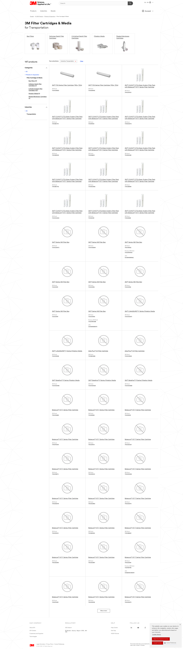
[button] (170, 643)
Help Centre (114, 627)
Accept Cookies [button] (157, 643)
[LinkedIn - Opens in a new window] (131, 627)
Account (147, 11)
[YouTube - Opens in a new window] (138, 627)
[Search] (130, 3)
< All (26, 71)
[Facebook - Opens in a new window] (145, 627)
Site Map (113, 630)
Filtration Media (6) (34, 93)
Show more (103, 610)
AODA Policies (115, 633)
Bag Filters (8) (33, 81)
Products (33, 11)
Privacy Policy (49, 644)
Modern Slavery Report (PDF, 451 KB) (76, 631)
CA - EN (146, 2)
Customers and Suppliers (36, 633)
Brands (53, 11)
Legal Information (41, 644)
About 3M (32, 627)
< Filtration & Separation (32, 75)
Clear (81, 61)
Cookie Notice (156, 634)
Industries (43, 11)
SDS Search (68, 627)
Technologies (33, 636)
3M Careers (33, 630)
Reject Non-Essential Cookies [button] (161, 639)
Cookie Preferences (59, 644)
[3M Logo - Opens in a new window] (40, 3)
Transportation (67, 61)
